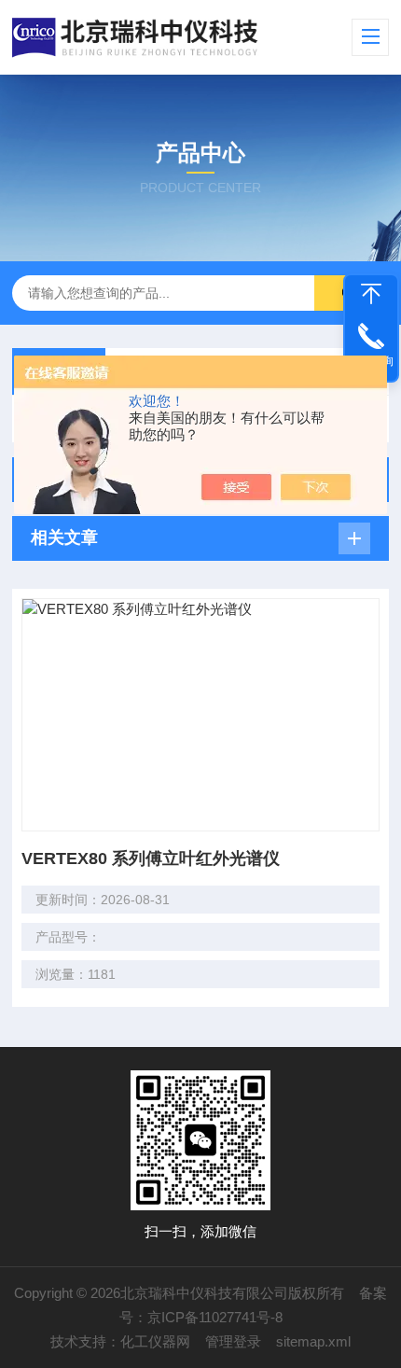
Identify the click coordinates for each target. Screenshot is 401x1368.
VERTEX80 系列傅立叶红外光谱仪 (150, 858)
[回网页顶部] (371, 294)
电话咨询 (371, 361)
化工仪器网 (155, 1341)
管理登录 (233, 1341)
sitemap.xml (313, 1341)
